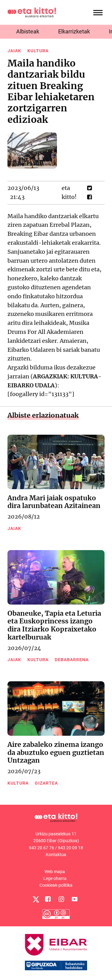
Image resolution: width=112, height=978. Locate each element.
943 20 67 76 (41, 847)
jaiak (14, 50)
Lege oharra (55, 878)
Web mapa (54, 871)
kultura (38, 50)
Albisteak (27, 31)
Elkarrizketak (74, 31)
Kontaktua (56, 854)
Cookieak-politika (56, 885)
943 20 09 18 (70, 847)
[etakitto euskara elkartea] (31, 11)
